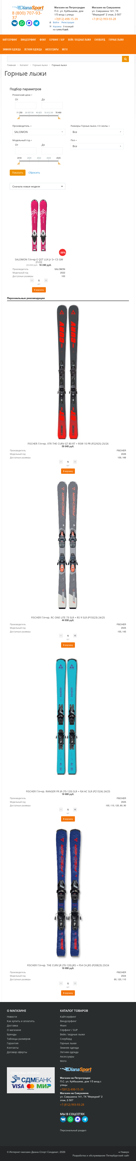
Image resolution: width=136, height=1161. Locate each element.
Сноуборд (66, 1038)
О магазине (14, 1030)
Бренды (11, 1034)
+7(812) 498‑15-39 (66, 19)
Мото (63, 1061)
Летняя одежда (69, 1052)
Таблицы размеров (18, 1038)
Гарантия (12, 1043)
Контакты (13, 1047)
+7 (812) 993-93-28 (104, 19)
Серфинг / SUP (69, 1030)
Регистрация (67, 22)
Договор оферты (17, 1052)
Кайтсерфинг (68, 1016)
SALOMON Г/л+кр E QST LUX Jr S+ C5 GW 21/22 (39, 261)
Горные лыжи (68, 1043)
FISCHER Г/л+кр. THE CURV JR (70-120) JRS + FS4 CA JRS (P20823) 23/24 (68, 965)
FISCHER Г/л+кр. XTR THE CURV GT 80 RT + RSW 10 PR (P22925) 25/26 (68, 443)
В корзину (39, 289)
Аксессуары (67, 1056)
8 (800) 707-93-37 (27, 15)
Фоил (63, 1025)
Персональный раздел (73, 1130)
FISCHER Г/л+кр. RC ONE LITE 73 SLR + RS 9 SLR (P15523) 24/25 (68, 617)
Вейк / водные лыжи (72, 1034)
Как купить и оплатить (21, 1021)
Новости (12, 1016)
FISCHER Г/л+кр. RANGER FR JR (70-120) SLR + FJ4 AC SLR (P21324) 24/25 (68, 791)
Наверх (124, 1152)
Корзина (57, 26)
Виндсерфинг (68, 1021)
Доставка (12, 1025)
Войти (56, 22)
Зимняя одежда (69, 1047)
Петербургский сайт (117, 1155)
